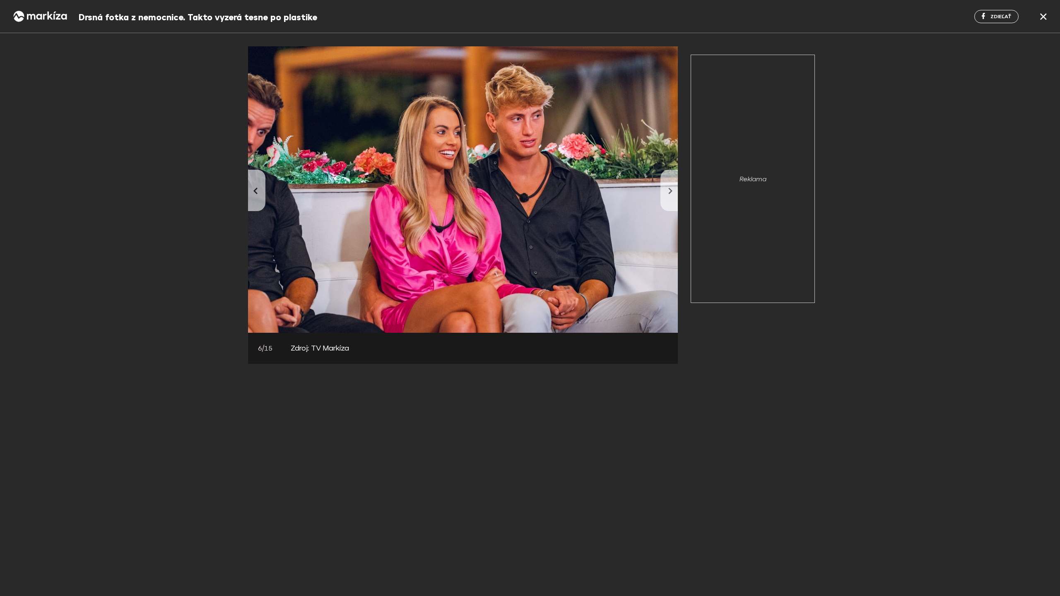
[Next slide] (669, 190)
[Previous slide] (256, 190)
